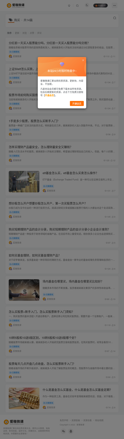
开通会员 (76, 103)
